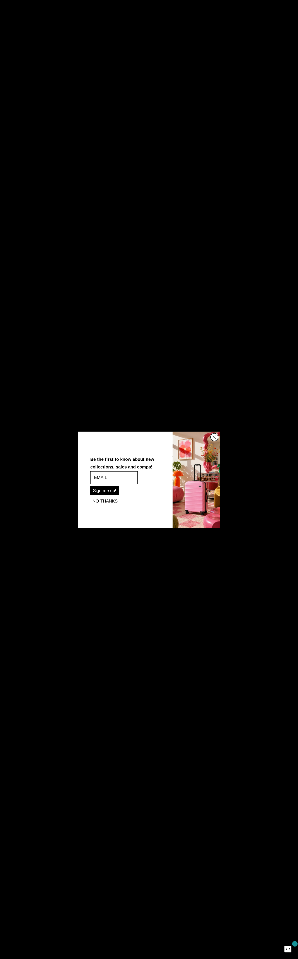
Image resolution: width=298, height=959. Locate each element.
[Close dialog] (214, 437)
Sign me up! (104, 490)
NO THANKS (105, 501)
